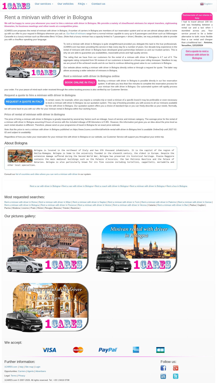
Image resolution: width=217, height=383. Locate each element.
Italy (21, 367)
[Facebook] (166, 368)
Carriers (22, 371)
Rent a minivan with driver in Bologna (147, 186)
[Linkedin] (166, 376)
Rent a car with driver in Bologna (45, 186)
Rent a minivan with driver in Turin (124, 202)
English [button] (207, 4)
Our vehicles (66, 3)
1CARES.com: (11, 367)
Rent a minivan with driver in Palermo (158, 202)
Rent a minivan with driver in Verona (130, 205)
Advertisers (40, 371)
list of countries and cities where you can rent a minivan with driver (47, 174)
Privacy (21, 375)
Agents (30, 371)
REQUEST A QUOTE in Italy (24, 101)
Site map (29, 367)
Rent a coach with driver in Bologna (111, 186)
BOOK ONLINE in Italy (80, 82)
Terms (14, 375)
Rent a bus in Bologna (177, 186)
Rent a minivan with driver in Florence (58, 205)
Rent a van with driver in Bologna (77, 186)
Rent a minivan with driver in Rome (20, 202)
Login (37, 367)
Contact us (98, 3)
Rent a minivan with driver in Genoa (194, 202)
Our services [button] (43, 3)
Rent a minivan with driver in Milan (55, 202)
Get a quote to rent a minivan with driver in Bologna (197, 54)
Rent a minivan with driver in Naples (89, 202)
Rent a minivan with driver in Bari (172, 205)
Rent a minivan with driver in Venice (94, 205)
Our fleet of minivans (76, 33)
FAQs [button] (82, 3)
